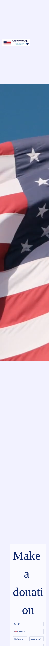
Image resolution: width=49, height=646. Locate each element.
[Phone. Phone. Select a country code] (16, 631)
